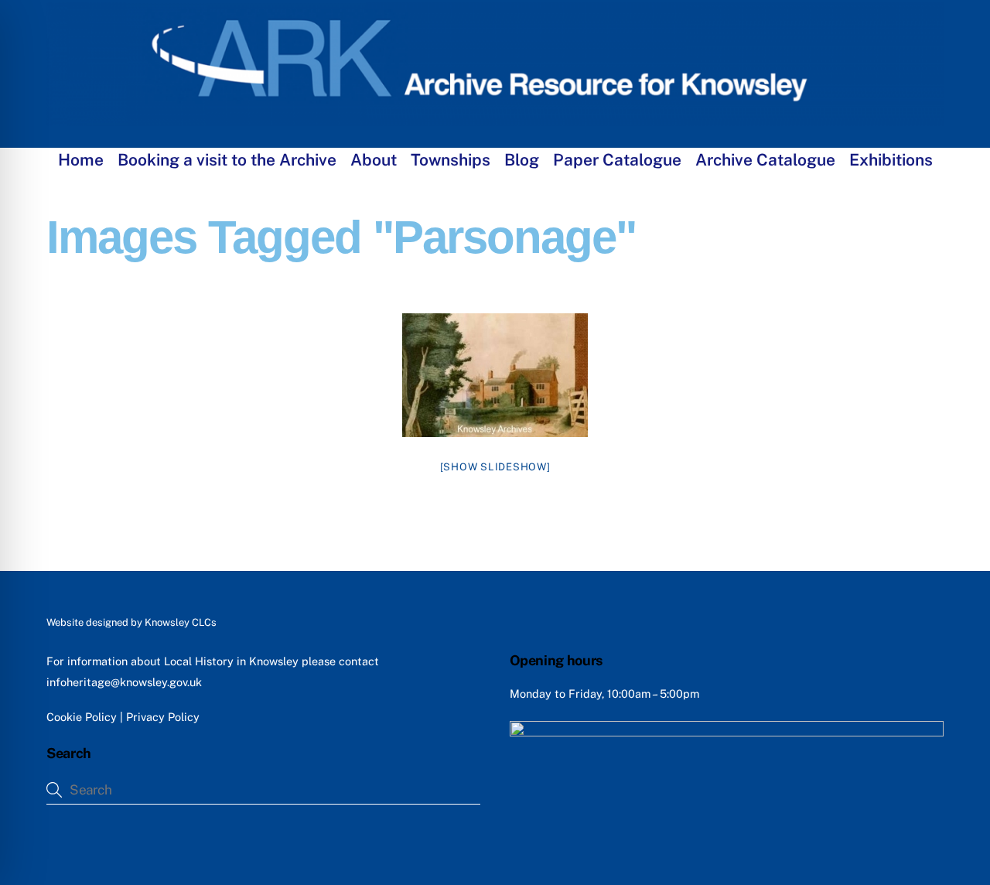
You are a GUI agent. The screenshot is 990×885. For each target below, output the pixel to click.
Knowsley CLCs (181, 622)
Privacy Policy (163, 716)
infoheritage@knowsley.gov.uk (124, 682)
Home (81, 159)
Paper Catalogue (617, 159)
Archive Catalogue (765, 159)
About (373, 159)
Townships (450, 159)
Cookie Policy (81, 716)
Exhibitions (891, 159)
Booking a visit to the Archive (227, 159)
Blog (521, 159)
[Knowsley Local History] (495, 118)
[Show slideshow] (495, 467)
